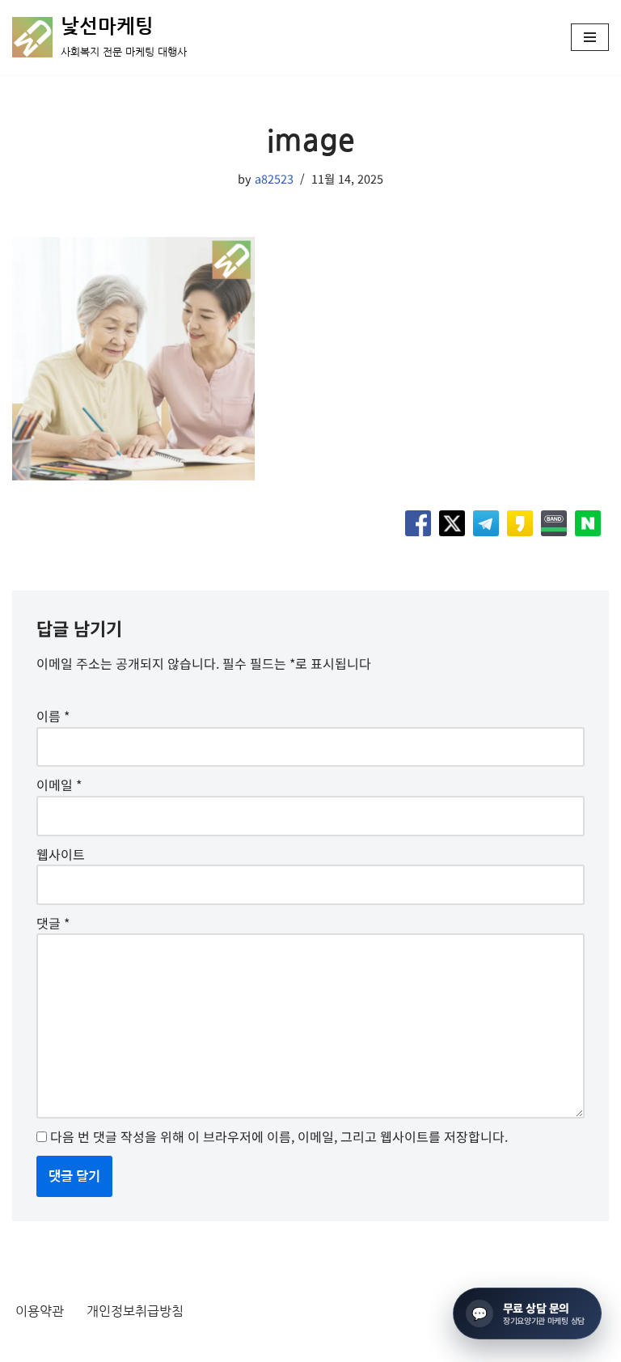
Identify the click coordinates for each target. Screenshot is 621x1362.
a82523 (274, 178)
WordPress (159, 1345)
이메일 (59, 784)
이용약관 (39, 1311)
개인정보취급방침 (135, 1311)
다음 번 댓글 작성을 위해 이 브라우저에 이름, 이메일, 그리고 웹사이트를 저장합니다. (279, 1136)
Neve (27, 1345)
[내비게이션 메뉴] (590, 37)
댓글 (53, 923)
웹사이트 (60, 854)
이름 (53, 715)
